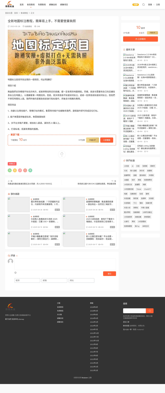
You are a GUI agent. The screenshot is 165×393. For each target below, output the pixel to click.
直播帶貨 (127, 175)
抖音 (137, 166)
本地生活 (145, 226)
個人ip (137, 226)
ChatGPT (147, 189)
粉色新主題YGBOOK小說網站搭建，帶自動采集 (97, 184)
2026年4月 (94, 311)
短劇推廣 (136, 212)
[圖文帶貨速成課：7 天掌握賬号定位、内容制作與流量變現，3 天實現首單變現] (19, 204)
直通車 (143, 198)
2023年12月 (94, 333)
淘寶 (144, 185)
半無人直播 (145, 208)
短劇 (125, 194)
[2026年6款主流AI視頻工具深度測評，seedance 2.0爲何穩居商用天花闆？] (129, 67)
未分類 (59, 315)
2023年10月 (94, 341)
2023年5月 (94, 359)
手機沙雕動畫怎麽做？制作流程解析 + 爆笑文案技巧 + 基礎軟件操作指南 (45, 237)
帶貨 (133, 222)
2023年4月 (94, 363)
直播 (135, 175)
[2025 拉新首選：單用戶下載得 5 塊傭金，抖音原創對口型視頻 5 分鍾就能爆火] (74, 221)
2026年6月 (94, 307)
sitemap (21, 319)
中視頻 (151, 175)
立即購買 (106, 140)
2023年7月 (94, 352)
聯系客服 (126, 326)
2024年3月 (94, 322)
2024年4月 (94, 318)
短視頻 (145, 166)
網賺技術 (53, 4)
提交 (109, 273)
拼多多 (142, 171)
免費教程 (42, 4)
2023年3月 (94, 367)
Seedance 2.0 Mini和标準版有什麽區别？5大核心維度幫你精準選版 (146, 57)
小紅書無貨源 (128, 189)
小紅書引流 (128, 185)
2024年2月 (94, 326)
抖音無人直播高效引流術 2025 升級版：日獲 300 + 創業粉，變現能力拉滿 (45, 220)
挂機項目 (133, 194)
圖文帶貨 (127, 212)
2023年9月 (94, 344)
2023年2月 (94, 370)
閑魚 (139, 180)
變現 (147, 194)
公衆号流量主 (147, 212)
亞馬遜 (151, 198)
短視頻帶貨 (148, 180)
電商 (141, 203)
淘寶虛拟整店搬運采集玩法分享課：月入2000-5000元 (30, 184)
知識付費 (149, 203)
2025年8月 (94, 315)
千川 (135, 203)
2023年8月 (94, 348)
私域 (141, 194)
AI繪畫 (126, 180)
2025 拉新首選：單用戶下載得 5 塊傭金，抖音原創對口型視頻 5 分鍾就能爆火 (100, 220)
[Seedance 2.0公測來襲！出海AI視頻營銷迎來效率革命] (129, 77)
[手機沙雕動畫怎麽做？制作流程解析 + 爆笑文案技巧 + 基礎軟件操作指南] (19, 239)
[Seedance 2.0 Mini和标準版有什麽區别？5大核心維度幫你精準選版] (129, 57)
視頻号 (152, 166)
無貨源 (135, 198)
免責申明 (15, 319)
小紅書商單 (128, 217)
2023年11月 (94, 337)
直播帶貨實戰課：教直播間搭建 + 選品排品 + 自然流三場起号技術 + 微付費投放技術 (99, 203)
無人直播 (133, 171)
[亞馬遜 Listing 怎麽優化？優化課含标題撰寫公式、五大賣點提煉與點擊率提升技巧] (129, 149)
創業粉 (149, 171)
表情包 (135, 208)
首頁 (22, 4)
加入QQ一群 (127, 329)
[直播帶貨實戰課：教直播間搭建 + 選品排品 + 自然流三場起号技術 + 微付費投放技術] (74, 204)
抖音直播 (127, 198)
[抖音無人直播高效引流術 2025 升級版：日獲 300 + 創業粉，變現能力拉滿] (19, 221)
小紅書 (126, 166)
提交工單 (126, 322)
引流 (125, 171)
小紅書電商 (142, 222)
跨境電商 (147, 217)
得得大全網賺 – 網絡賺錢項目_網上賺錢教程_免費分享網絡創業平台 (9, 4)
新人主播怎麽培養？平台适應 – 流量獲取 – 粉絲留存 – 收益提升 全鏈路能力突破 (99, 237)
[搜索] (143, 4)
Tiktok (139, 189)
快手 (133, 180)
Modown (85, 378)
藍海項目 (143, 175)
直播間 (137, 185)
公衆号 (126, 222)
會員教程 (31, 4)
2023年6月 (94, 356)
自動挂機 (138, 217)
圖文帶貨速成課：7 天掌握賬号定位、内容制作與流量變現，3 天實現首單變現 (45, 203)
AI (132, 166)
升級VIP (92, 140)
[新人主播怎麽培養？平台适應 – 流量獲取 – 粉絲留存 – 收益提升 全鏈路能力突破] (74, 239)
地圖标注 (12, 164)
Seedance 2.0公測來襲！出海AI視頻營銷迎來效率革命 (147, 77)
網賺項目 (64, 4)
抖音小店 (127, 208)
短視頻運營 (128, 226)
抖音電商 (127, 203)
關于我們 (8, 319)
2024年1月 (94, 329)
